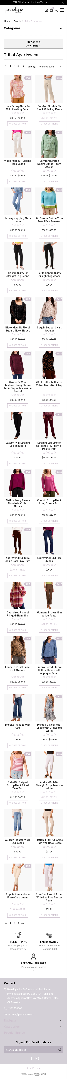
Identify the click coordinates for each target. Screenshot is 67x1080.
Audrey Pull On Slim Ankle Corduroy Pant (17, 559)
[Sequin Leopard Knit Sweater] (49, 310)
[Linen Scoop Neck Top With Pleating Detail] (18, 89)
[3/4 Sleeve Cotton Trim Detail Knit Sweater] (49, 201)
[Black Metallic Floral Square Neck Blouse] (18, 310)
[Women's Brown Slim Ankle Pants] (49, 595)
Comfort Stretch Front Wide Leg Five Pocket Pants (49, 897)
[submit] (59, 1050)
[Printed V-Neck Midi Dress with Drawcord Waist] (49, 707)
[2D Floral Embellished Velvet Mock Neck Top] (49, 365)
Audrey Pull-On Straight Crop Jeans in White (49, 785)
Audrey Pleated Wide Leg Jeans (17, 841)
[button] (33, 44)
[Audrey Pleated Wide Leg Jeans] (18, 823)
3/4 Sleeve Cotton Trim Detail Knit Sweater (49, 220)
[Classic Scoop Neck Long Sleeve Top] (49, 483)
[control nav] (61, 10)
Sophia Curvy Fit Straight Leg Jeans (17, 274)
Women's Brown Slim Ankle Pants (49, 614)
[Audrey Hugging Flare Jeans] (18, 201)
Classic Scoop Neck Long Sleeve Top (49, 502)
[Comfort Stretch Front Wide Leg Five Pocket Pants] (49, 877)
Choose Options (17, 124)
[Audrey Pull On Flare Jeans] (49, 541)
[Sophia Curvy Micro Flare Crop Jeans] (18, 877)
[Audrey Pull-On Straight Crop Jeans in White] (49, 765)
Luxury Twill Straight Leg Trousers (18, 444)
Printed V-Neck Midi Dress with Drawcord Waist (49, 727)
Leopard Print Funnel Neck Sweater (17, 669)
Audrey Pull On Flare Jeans (49, 559)
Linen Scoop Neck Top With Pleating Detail (17, 108)
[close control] (63, 2)
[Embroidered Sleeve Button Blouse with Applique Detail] (49, 650)
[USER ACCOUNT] (46, 10)
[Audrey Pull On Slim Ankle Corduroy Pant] (18, 541)
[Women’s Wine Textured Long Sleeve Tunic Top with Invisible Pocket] (18, 365)
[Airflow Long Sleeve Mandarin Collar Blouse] (18, 483)
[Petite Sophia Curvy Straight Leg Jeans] (49, 256)
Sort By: (32, 66)
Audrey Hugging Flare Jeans (17, 220)
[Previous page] (6, 66)
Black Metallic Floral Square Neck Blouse (17, 329)
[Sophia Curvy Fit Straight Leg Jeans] (18, 256)
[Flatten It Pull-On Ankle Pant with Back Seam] (49, 823)
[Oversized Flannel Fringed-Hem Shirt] (18, 595)
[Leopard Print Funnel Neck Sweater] (18, 650)
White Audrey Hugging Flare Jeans (17, 162)
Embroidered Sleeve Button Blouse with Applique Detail (49, 670)
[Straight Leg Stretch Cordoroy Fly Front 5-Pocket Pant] (49, 426)
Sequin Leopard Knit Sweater (49, 329)
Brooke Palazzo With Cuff (17, 726)
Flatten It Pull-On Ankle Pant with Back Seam (49, 841)
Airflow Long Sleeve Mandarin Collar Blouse (18, 503)
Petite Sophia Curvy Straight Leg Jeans (49, 274)
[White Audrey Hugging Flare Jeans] (18, 144)
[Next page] (22, 66)
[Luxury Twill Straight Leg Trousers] (18, 426)
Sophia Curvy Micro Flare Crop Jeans (18, 896)
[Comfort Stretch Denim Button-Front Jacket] (49, 144)
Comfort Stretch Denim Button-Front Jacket (49, 163)
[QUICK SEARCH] (56, 10)
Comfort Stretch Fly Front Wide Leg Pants (49, 108)
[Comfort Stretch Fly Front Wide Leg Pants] (49, 89)
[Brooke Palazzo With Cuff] (18, 707)
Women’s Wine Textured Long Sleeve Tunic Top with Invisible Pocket (18, 387)
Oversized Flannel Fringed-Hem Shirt (17, 614)
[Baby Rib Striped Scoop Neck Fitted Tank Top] (18, 765)
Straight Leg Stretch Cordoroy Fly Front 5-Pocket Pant (49, 445)
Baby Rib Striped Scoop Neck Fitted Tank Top (18, 785)
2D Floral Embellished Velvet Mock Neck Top (49, 384)
